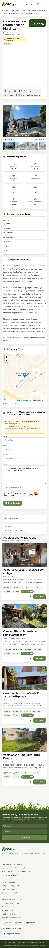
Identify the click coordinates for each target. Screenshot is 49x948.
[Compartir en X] (10, 530)
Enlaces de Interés (8, 889)
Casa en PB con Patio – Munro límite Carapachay (21, 633)
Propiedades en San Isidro (11, 917)
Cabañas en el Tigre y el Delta (12, 864)
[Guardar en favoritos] (30, 596)
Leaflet (18, 400)
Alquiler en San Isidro (9, 914)
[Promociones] (26, 4)
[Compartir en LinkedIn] (26, 530)
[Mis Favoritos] (31, 4)
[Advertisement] (24, 66)
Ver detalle (40, 597)
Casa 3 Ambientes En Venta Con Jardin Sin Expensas (22, 694)
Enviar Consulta (34, 95)
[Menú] (45, 4)
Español (8, 922)
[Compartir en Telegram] (21, 530)
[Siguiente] (43, 121)
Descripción (35, 91)
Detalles (24, 91)
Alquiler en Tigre (7, 910)
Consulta (6, 464)
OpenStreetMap (26, 400)
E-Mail (5, 445)
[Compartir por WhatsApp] (16, 530)
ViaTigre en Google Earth (10, 886)
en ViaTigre (9, 882)
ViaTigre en (14, 928)
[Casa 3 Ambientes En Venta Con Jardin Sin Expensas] (24, 678)
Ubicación (20, 95)
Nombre (6, 436)
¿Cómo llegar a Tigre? (9, 875)
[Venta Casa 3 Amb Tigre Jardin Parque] (24, 740)
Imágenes (11, 91)
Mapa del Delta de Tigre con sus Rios (14, 868)
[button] (24, 375)
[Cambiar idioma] (38, 4)
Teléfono (5, 455)
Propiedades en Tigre (9, 907)
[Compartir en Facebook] (5, 530)
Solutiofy (41, 942)
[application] (24, 377)
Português (32, 922)
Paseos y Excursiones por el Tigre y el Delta (16, 871)
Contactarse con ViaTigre (10, 893)
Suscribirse (26, 837)
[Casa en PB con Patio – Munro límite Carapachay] (24, 616)
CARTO (42, 400)
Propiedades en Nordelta (10, 903)
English (20, 922)
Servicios (10, 95)
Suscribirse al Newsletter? (14, 487)
